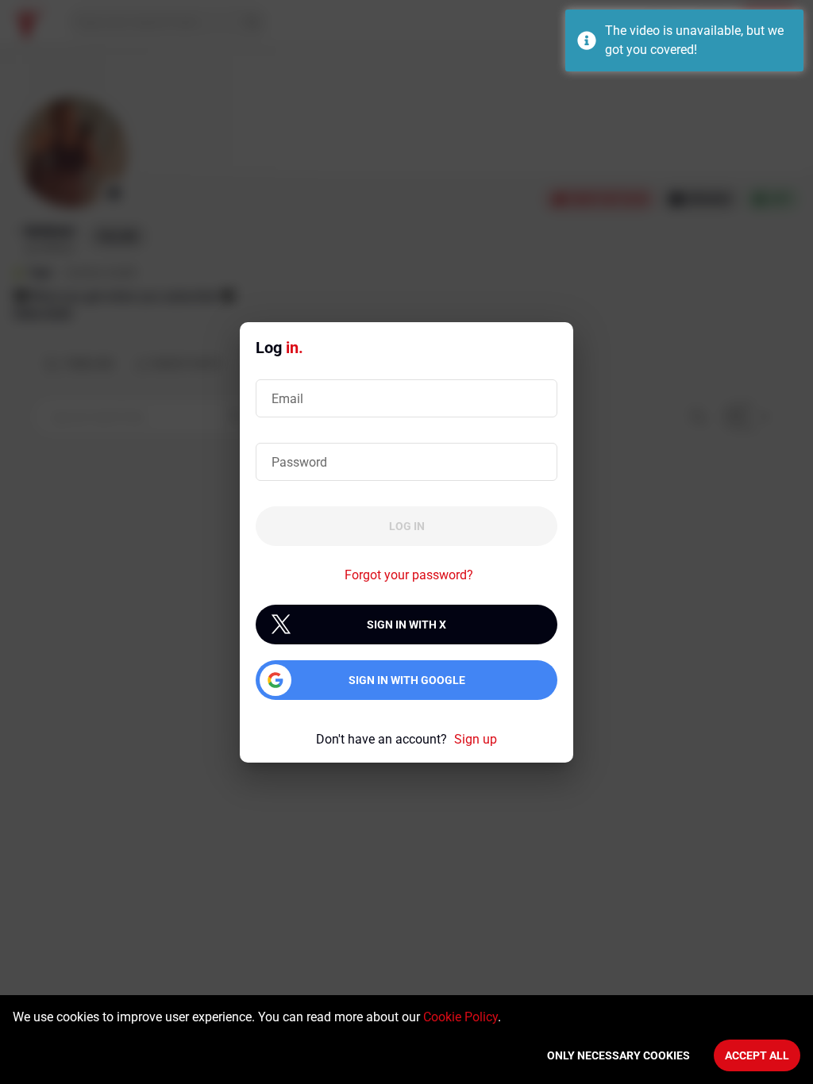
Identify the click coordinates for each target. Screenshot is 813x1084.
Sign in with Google (407, 680)
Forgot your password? (409, 574)
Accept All (757, 1055)
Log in (407, 526)
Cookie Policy (460, 1016)
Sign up (475, 739)
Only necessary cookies (618, 1055)
